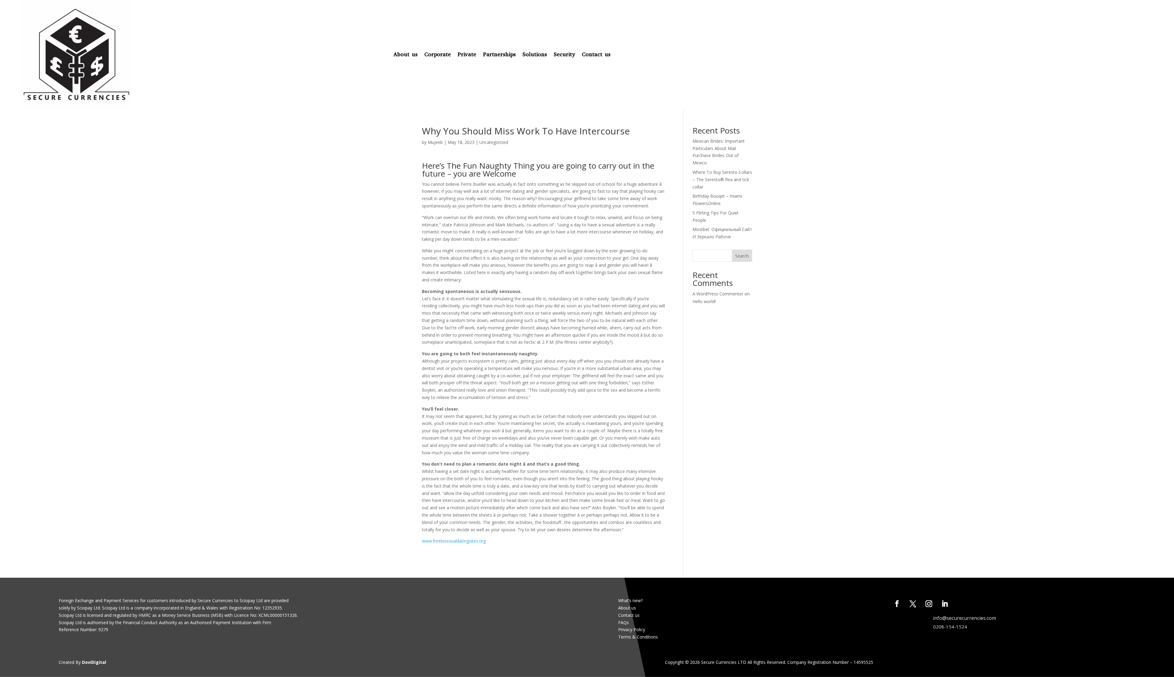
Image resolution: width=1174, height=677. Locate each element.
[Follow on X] (913, 603)
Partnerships (499, 54)
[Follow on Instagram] (929, 603)
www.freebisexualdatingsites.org (454, 541)
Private (467, 54)
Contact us (596, 54)
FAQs (623, 622)
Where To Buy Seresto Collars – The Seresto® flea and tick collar (722, 179)
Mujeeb (435, 142)
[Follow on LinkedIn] (944, 603)
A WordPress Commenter (717, 294)
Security (564, 54)
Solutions (534, 54)
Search (742, 256)
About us (405, 54)
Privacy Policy (631, 629)
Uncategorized (493, 142)
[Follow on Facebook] (897, 603)
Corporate (437, 54)
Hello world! (704, 301)
